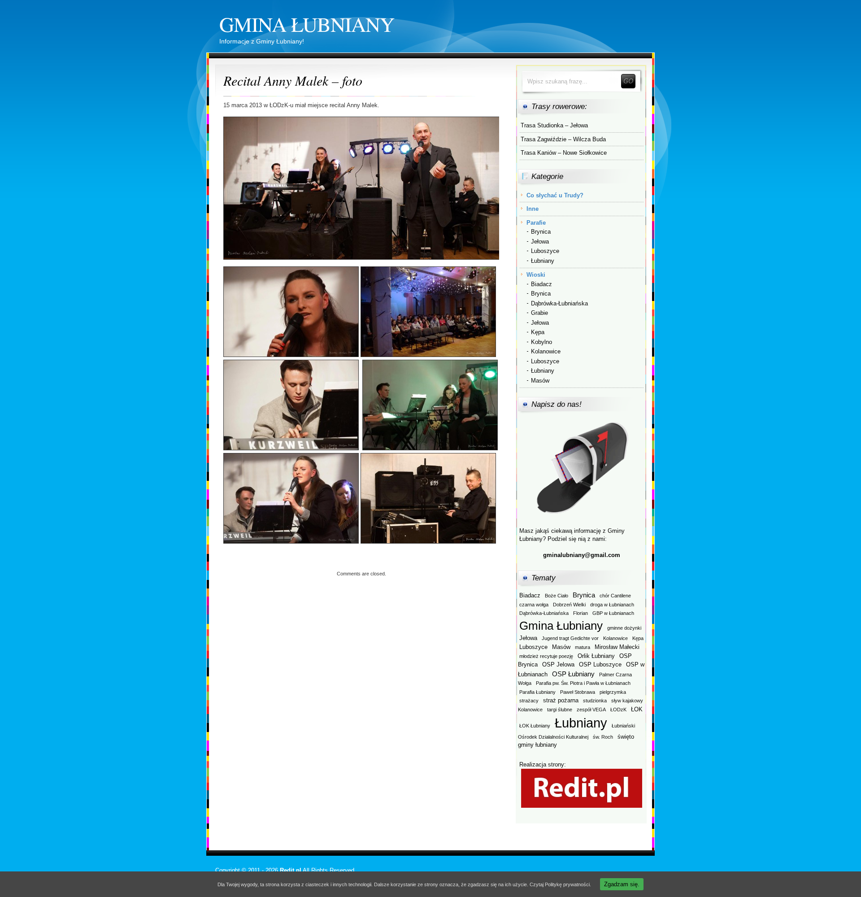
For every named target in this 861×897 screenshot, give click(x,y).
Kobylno (541, 342)
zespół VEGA (591, 709)
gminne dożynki (624, 628)
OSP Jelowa (558, 664)
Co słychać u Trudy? (554, 195)
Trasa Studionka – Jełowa (554, 125)
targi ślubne (559, 709)
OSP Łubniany (573, 674)
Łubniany (542, 260)
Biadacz (541, 284)
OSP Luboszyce (600, 664)
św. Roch (603, 737)
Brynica (541, 231)
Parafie (536, 222)
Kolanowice (546, 351)
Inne (532, 208)
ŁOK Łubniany (534, 725)
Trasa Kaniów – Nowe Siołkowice (564, 152)
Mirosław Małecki (617, 647)
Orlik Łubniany (596, 656)
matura (582, 647)
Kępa (537, 332)
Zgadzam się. (621, 884)
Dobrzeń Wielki (569, 604)
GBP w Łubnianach (613, 613)
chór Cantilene (615, 595)
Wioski (535, 274)
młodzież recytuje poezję (546, 656)
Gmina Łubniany (306, 24)
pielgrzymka (613, 692)
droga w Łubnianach (612, 604)
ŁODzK (618, 709)
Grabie (539, 312)
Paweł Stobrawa (577, 692)
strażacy (529, 700)
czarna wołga (533, 604)
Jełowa (540, 241)
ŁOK (637, 709)
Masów (540, 380)
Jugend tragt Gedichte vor (570, 638)
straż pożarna (560, 700)
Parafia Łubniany (537, 692)
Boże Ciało (556, 595)
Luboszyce (545, 251)
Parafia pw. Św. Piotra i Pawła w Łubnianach (583, 683)
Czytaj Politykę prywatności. (560, 884)
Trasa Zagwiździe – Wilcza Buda (563, 139)
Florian (580, 613)
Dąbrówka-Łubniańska (559, 303)
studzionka (595, 700)
